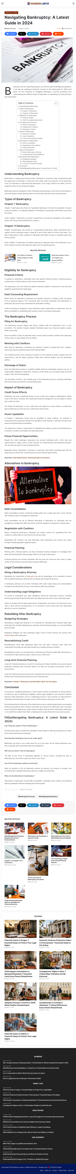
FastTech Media (56, 1167)
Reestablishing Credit (30, 161)
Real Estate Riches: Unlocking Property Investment (31, 458)
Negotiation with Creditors (31, 145)
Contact (54, 1170)
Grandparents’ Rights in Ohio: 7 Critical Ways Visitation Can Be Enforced (52, 973)
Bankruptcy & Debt (11, 12)
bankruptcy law (32, 576)
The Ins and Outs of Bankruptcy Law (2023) (36, 878)
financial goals (10, 635)
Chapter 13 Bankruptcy (30, 113)
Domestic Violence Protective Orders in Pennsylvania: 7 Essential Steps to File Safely (55, 942)
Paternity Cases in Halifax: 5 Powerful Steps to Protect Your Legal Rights (20, 1036)
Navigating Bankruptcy (48, 796)
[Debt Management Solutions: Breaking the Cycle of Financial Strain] (15, 828)
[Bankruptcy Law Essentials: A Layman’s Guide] (38, 828)
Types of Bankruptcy (26, 109)
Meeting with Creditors (30, 127)
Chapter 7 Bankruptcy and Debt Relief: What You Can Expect (35, 682)
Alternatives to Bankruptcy (28, 141)
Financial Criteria (28, 118)
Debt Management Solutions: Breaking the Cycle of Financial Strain (14, 838)
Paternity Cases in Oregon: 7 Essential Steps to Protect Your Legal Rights (20, 942)
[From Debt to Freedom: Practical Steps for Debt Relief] (10, 257)
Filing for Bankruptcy (29, 124)
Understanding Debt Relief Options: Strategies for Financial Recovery (13, 902)
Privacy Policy (62, 1170)
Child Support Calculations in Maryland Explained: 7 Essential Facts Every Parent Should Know (18, 973)
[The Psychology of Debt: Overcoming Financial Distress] (61, 851)
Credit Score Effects (29, 134)
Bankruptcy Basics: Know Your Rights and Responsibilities (60, 257)
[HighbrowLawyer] (38, 3)
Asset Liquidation (28, 136)
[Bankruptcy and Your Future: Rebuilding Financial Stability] (61, 828)
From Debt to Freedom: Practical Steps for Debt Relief (25, 257)
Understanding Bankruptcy (28, 106)
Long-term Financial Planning (32, 163)
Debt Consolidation (29, 143)
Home (42, 1170)
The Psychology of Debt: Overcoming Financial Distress (59, 860)
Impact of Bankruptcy (26, 131)
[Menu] (2, 4)
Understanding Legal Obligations (33, 154)
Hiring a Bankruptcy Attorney (31, 152)
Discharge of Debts (29, 129)
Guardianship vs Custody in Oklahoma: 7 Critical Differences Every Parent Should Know (53, 1005)
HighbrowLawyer (11, 28)
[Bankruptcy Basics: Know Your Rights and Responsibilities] (44, 257)
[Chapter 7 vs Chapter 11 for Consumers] (15, 852)
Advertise (71, 1170)
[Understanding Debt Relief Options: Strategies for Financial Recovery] (15, 891)
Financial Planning (29, 147)
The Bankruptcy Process (28, 122)
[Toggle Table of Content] (55, 103)
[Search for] (74, 4)
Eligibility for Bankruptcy (28, 115)
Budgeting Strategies (29, 159)
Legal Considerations (26, 150)
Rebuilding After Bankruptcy (29, 157)
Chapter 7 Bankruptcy (30, 111)
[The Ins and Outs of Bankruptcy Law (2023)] (38, 860)
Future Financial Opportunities (32, 138)
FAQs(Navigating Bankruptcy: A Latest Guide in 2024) (38, 168)
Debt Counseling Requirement (32, 120)
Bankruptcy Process (27, 796)
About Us (48, 1170)
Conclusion (23, 166)
